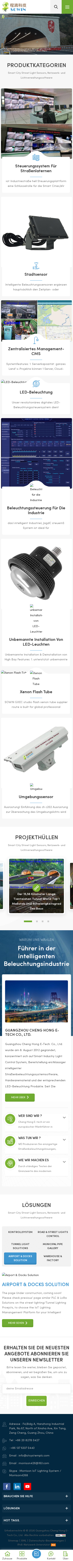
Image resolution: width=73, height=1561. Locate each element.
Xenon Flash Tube (36, 692)
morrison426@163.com (34, 1463)
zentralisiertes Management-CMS (36, 351)
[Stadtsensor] (36, 232)
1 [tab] (28, 921)
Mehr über (18, 1097)
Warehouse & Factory (30, 1285)
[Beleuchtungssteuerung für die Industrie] (36, 453)
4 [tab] (48, 921)
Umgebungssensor (36, 797)
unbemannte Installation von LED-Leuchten (36, 642)
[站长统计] (61, 1535)
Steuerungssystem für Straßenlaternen (36, 169)
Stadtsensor (36, 275)
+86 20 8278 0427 (27, 1440)
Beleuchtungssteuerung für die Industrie (36, 511)
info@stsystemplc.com (34, 1455)
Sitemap (13, 1541)
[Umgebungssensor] (36, 753)
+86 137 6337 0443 (22, 1448)
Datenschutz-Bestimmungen (46, 1541)
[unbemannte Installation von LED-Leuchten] (36, 574)
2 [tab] (37, 921)
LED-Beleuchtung (36, 393)
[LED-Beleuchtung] (36, 383)
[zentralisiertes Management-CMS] (36, 321)
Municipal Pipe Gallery (31, 1348)
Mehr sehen (16, 1386)
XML (23, 1541)
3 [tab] (42, 921)
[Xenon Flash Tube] (36, 679)
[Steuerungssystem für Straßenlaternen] (36, 123)
